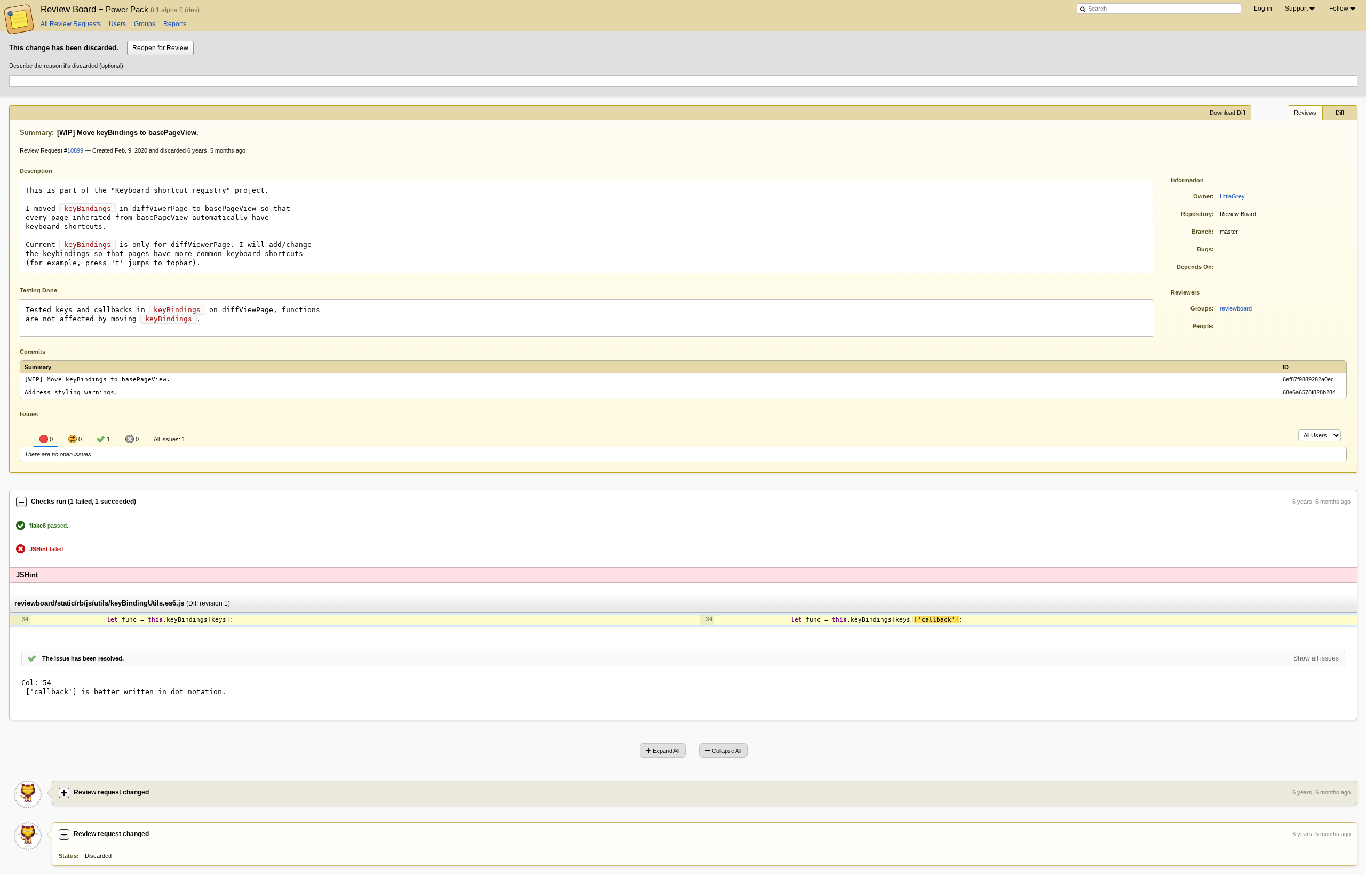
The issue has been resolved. (83, 658)
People (1202, 326)
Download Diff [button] (1227, 112)
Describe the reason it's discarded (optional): (67, 65)
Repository (1196, 214)
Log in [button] (1263, 8)
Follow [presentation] (1338, 8)
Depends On (1194, 267)
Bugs (1204, 249)
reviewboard (1236, 308)
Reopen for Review (160, 48)
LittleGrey (1232, 196)
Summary (36, 133)
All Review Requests (71, 24)
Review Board (95, 9)
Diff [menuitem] (1340, 112)
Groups (144, 24)
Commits (32, 351)
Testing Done (38, 290)
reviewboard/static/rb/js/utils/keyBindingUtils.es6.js (99, 604)
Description (44, 170)
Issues (29, 414)
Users (117, 24)
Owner (1202, 196)
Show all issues (1316, 658)
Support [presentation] (1296, 8)
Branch (1202, 231)
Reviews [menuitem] (1305, 112)
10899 (75, 150)
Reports (174, 24)
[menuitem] (1300, 8)
